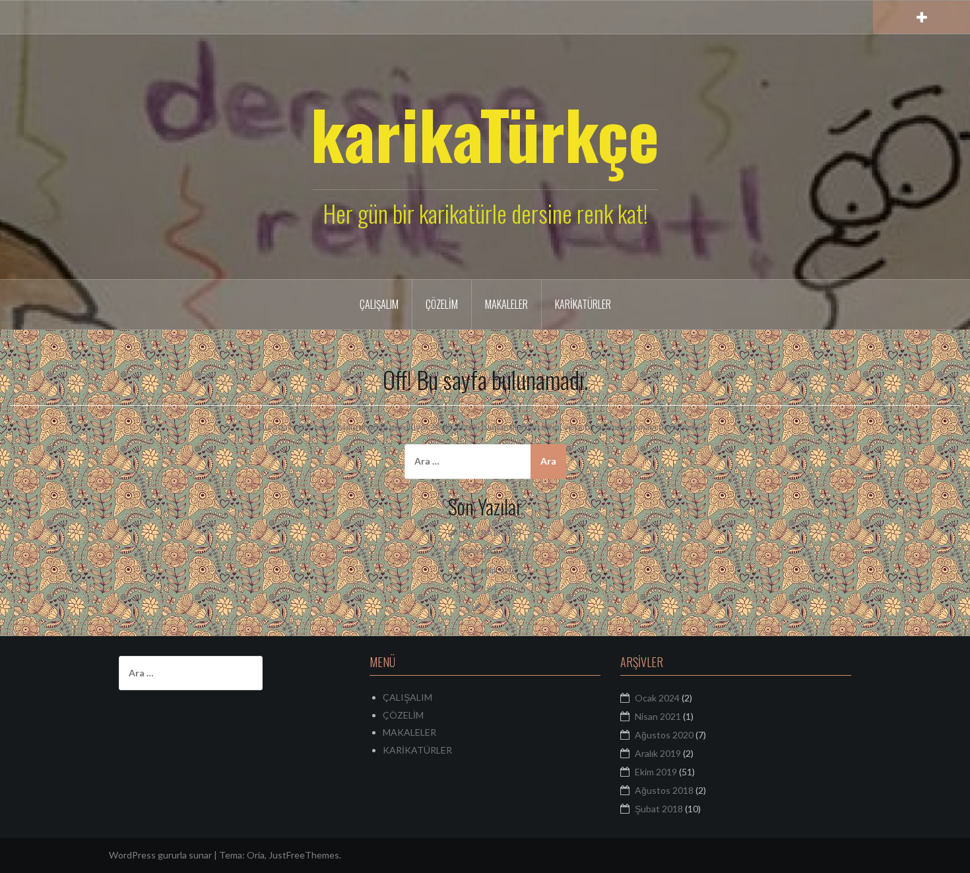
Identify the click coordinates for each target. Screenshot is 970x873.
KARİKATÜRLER (583, 304)
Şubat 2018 (659, 808)
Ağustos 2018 (664, 790)
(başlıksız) (491, 569)
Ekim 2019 (656, 771)
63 (492, 606)
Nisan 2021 (658, 716)
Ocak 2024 (657, 697)
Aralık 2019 (658, 753)
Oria (256, 854)
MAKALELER (506, 304)
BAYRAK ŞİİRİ (492, 532)
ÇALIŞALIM (379, 304)
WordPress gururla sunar (160, 854)
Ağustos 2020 (664, 734)
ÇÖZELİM (442, 304)
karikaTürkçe (485, 133)
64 (492, 588)
